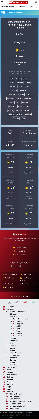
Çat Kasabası (15, 355)
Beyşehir (20, 83)
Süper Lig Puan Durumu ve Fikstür (22, 401)
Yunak (24, 118)
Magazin (19, 324)
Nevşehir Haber (7, 7)
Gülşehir (13, 338)
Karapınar (12, 106)
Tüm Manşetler (9, 284)
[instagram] (17, 302)
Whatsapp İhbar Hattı (18, 312)
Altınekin (11, 83)
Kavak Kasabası (16, 353)
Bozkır (28, 83)
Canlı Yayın (14, 365)
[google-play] (24, 266)
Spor (18, 329)
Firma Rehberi (11, 375)
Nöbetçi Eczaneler (11, 274)
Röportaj (9, 379)
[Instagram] (16, 262)
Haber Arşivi (9, 287)
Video (8, 370)
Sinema (19, 336)
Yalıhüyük (16, 118)
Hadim (19, 98)
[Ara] (36, 2)
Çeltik (20, 87)
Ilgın (18, 102)
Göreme (13, 345)
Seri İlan (9, 377)
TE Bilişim (24, 296)
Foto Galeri (10, 367)
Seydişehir (11, 114)
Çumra (27, 87)
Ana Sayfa (10, 307)
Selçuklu (27, 110)
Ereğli (28, 94)
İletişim (9, 389)
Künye (8, 387)
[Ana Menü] (2, 2)
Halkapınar (27, 98)
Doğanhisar (11, 94)
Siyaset (19, 333)
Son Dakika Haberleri (29, 284)
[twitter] (9, 302)
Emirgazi (21, 94)
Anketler (9, 384)
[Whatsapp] (23, 262)
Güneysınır (10, 98)
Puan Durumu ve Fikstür (26, 279)
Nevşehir (13, 316)
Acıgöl (12, 362)
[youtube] (25, 302)
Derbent (14, 90)
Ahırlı (11, 79)
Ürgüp (12, 343)
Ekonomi (19, 321)
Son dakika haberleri (20, 319)
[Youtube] (19, 262)
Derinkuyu (14, 360)
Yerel (32, 7)
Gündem (21, 7)
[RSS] (26, 262)
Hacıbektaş (14, 341)
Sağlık (18, 326)
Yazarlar (9, 372)
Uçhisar (13, 348)
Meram (10, 110)
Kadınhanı (25, 102)
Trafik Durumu (9, 278)
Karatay (20, 106)
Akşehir (26, 79)
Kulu (27, 106)
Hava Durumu (27, 274)
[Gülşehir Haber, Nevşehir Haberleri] (18, 2)
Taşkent (19, 114)
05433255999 (21, 251)
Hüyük (12, 102)
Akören (18, 79)
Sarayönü (19, 110)
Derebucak (23, 90)
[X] (12, 262)
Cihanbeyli (12, 87)
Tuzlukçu (28, 114)
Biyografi (10, 382)
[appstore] (14, 266)
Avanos (13, 350)
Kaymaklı (13, 358)
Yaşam (18, 331)
